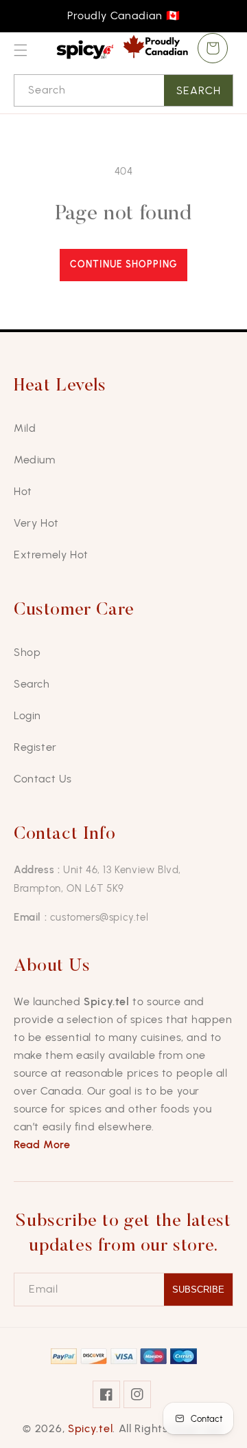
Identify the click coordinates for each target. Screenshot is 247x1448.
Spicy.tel (90, 1428)
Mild (25, 428)
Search (198, 90)
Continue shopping (123, 264)
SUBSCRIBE (198, 1289)
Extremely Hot (51, 554)
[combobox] (123, 90)
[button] (20, 50)
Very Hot (36, 522)
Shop (27, 652)
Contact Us (43, 778)
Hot (23, 491)
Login (27, 715)
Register (35, 747)
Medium (35, 459)
